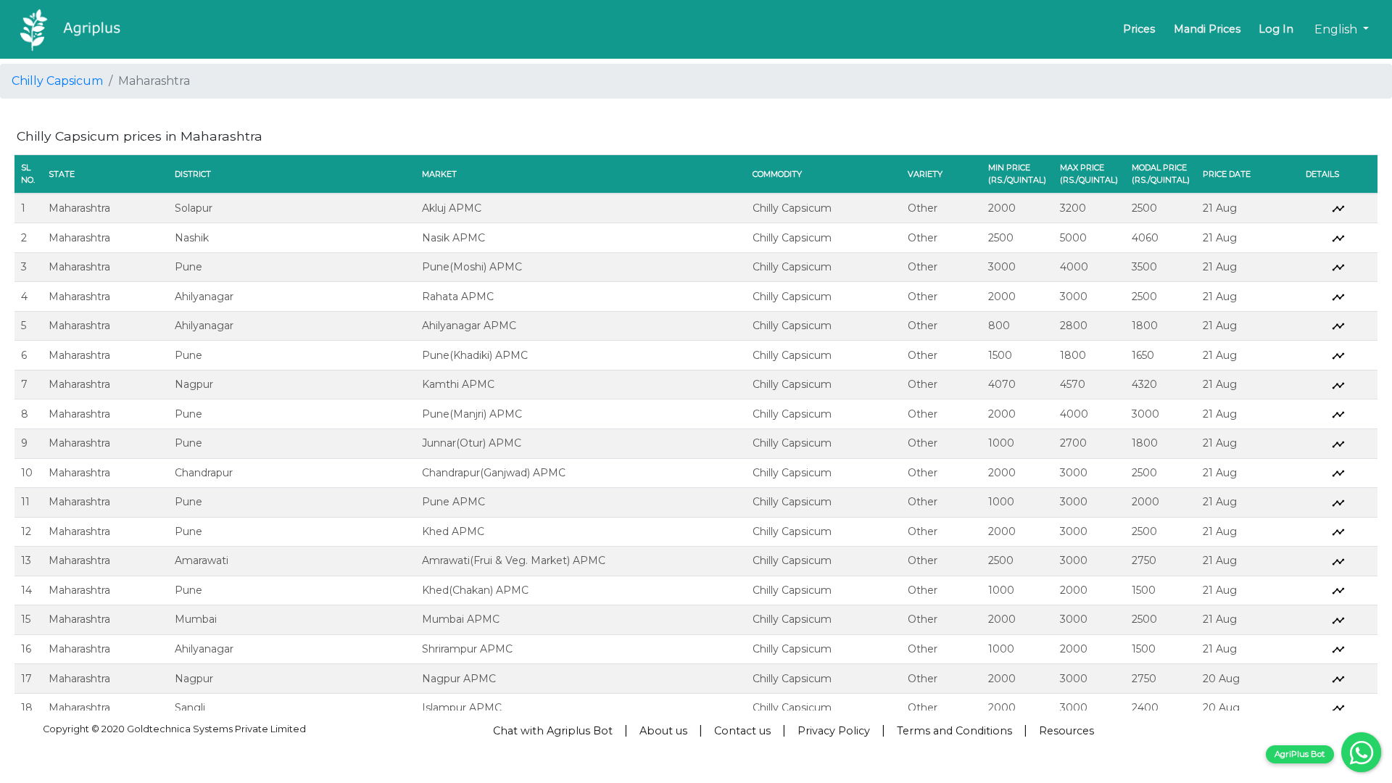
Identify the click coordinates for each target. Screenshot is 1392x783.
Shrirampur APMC (467, 648)
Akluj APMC (451, 208)
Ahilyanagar (204, 296)
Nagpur (194, 384)
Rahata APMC (458, 296)
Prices (1139, 29)
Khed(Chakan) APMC (475, 590)
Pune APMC (453, 501)
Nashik (192, 237)
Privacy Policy (834, 730)
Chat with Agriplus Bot (553, 730)
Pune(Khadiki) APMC (475, 355)
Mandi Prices (1207, 29)
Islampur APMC (462, 707)
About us (663, 730)
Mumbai (196, 619)
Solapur (193, 208)
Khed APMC (453, 531)
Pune (188, 266)
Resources (1066, 730)
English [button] (1337, 29)
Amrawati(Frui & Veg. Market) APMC (513, 560)
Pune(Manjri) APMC (472, 413)
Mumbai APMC (461, 619)
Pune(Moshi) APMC (472, 266)
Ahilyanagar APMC (469, 325)
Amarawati (201, 560)
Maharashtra (79, 208)
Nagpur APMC (459, 678)
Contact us (742, 730)
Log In (1276, 29)
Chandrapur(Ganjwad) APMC (494, 472)
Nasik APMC (453, 237)
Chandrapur (204, 472)
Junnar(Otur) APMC (471, 443)
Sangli (190, 707)
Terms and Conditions (954, 730)
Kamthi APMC (458, 384)
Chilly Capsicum (57, 81)
